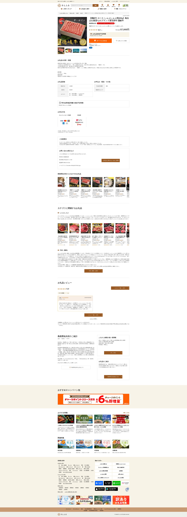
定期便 (60, 472)
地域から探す (60, 485)
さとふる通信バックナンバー (103, 477)
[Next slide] (127, 187)
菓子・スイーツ (77, 466)
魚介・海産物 (64, 465)
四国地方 (60, 489)
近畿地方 (82, 487)
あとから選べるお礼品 (67, 472)
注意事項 (92, 45)
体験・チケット (79, 468)
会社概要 (85, 510)
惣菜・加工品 (87, 466)
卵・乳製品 (87, 465)
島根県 (63, 338)
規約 (82, 508)
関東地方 (71, 487)
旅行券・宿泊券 (71, 468)
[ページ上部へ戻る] (182, 507)
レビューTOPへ (93, 318)
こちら (71, 132)
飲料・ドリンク (70, 466)
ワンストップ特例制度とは (103, 467)
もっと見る (127, 412)
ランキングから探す (62, 474)
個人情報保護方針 (88, 508)
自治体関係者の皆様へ (93, 510)
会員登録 (121, 470)
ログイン (101, 1)
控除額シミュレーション (121, 463)
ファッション (75, 470)
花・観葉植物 (86, 470)
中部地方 (77, 487)
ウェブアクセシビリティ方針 (110, 508)
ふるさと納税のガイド (102, 5)
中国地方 (87, 487)
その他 (92, 470)
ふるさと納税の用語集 (103, 470)
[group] (72, 31)
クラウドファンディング (124, 1)
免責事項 (119, 508)
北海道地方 (61, 487)
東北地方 (66, 487)
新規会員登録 (107, 1)
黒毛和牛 (80, 95)
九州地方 (65, 489)
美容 (70, 470)
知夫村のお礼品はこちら (113, 376)
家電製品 (65, 468)
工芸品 (81, 470)
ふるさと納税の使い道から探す (71, 491)
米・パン (70, 465)
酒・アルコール (62, 466)
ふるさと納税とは (103, 463)
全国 (59, 338)
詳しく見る (113, 352)
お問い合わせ (120, 474)
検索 (95, 5)
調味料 (60, 468)
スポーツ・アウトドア (63, 470)
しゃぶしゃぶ (81, 93)
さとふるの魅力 (121, 477)
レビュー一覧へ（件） (93, 315)
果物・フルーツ (76, 465)
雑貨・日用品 (86, 468)
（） (101, 30)
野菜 (82, 465)
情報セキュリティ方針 (98, 508)
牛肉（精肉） (74, 93)
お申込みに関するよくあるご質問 (110, 160)
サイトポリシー (76, 508)
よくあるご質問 (115, 1)
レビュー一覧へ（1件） (120, 288)
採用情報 (101, 510)
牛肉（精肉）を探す (93, 270)
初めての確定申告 (120, 467)
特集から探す (60, 491)
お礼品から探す (61, 463)
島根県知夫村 (92, 23)
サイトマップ (68, 508)
